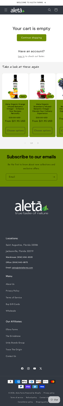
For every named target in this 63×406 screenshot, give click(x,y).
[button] (6, 10)
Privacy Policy (12, 290)
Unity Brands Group (15, 342)
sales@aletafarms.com (22, 267)
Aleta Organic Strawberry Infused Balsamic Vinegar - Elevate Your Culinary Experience (42, 109)
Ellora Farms (12, 329)
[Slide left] (25, 143)
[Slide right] (38, 143)
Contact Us (11, 356)
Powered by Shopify (33, 393)
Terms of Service (14, 297)
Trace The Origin (14, 349)
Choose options (15, 130)
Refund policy (31, 397)
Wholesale (11, 310)
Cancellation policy (25, 402)
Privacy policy (49, 393)
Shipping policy (42, 402)
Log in (21, 56)
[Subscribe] (54, 176)
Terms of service (17, 397)
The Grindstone (13, 336)
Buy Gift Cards (13, 304)
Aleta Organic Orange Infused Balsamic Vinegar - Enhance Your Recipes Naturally (15, 109)
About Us (10, 284)
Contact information (47, 397)
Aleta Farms (20, 393)
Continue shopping (31, 37)
